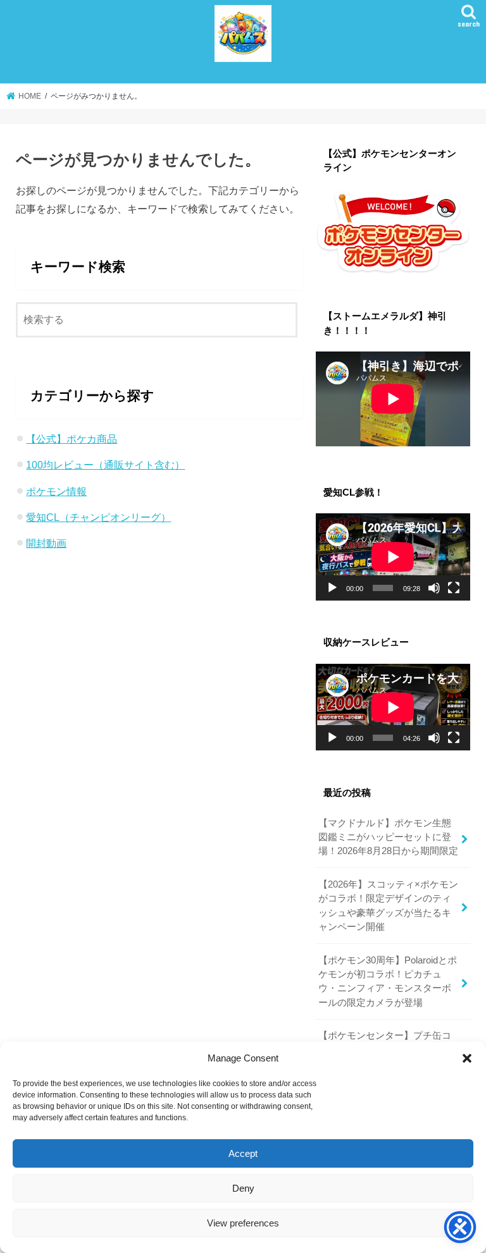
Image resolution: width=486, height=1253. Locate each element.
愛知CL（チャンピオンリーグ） (98, 517)
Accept (243, 1153)
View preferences (243, 1223)
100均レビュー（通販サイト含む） (105, 464)
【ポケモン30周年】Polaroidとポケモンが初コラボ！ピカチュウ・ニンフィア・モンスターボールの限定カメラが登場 (387, 981)
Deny (243, 1188)
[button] (467, 1058)
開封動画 (46, 543)
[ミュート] (434, 588)
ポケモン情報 (56, 491)
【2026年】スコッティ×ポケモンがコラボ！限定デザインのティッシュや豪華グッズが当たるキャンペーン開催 (388, 905)
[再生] (332, 588)
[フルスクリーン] (453, 588)
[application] (393, 556)
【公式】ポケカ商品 (71, 438)
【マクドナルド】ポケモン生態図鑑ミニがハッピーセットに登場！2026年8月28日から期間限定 (388, 837)
